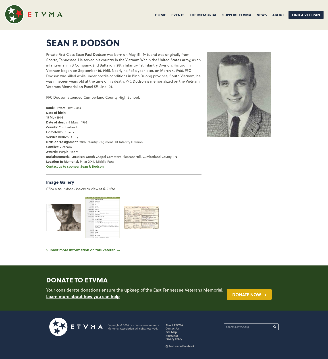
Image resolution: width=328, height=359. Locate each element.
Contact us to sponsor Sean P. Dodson (75, 166)
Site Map (171, 332)
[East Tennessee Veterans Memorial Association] (33, 22)
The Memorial (203, 14)
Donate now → (249, 294)
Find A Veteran (306, 14)
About (278, 14)
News (262, 14)
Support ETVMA (236, 14)
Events (178, 14)
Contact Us (173, 328)
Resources (172, 336)
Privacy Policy (174, 339)
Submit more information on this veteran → (83, 250)
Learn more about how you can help (83, 296)
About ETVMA (174, 325)
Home (160, 14)
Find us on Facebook (181, 346)
